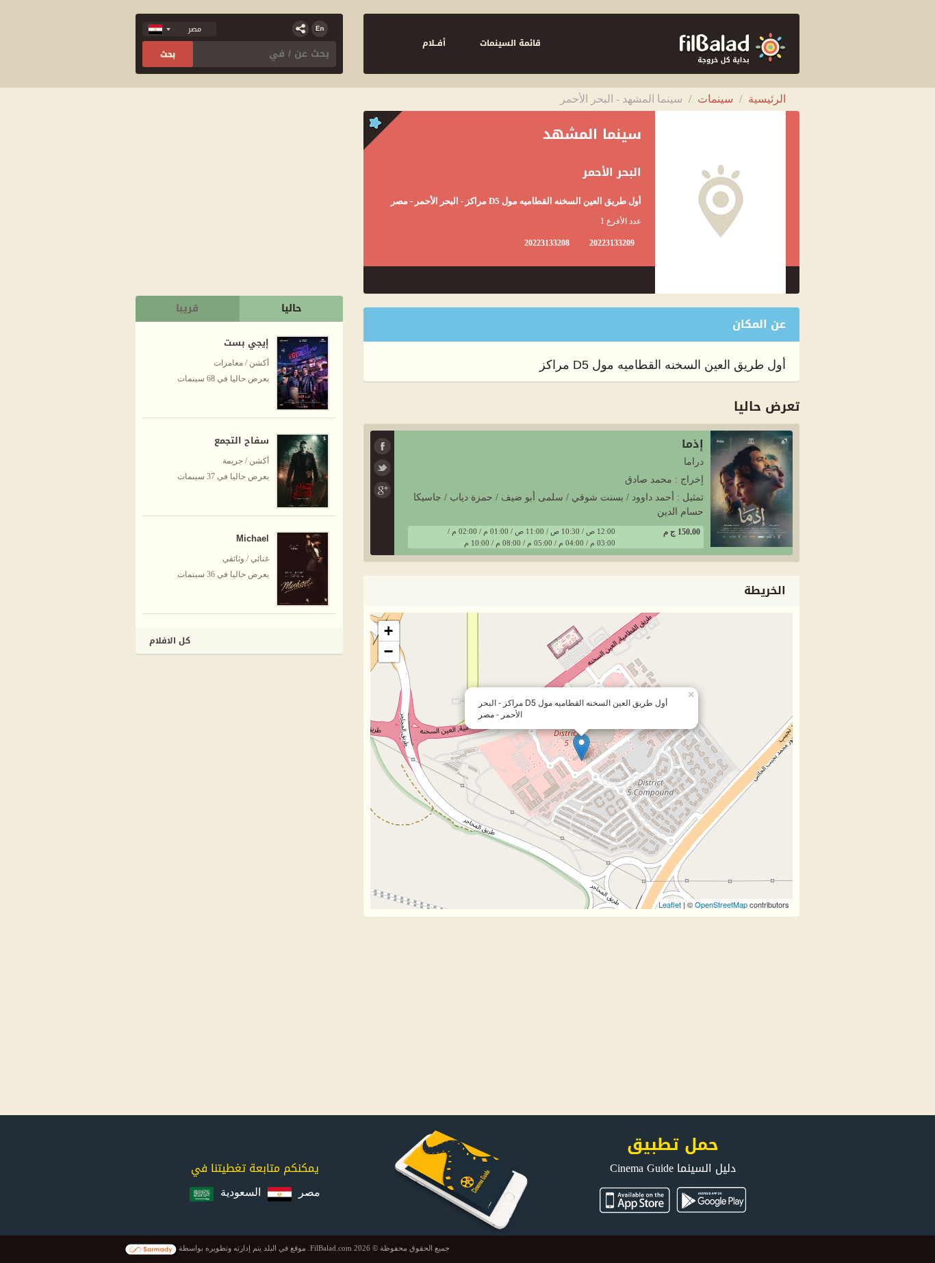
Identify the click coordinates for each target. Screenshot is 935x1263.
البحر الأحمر (611, 172)
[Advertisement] (240, 753)
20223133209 (612, 243)
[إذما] (751, 488)
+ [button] (388, 630)
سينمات (715, 99)
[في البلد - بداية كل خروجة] (732, 43)
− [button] (388, 651)
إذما (693, 444)
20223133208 (546, 243)
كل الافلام (169, 640)
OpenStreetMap (721, 904)
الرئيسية (767, 99)
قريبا (187, 308)
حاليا (291, 308)
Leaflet (669, 904)
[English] (319, 29)
